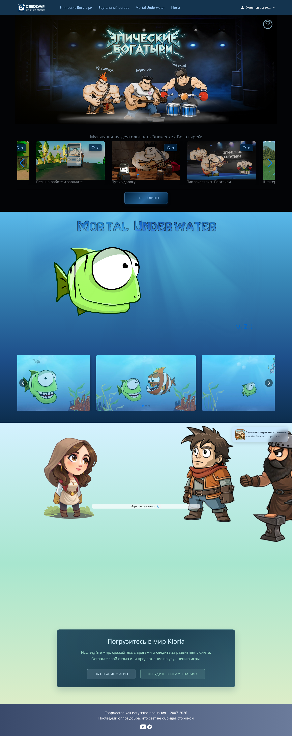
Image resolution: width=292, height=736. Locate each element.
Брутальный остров (114, 7)
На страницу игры (111, 674)
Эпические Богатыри (76, 7)
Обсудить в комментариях (173, 674)
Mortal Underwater (150, 7)
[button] (258, 7)
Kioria (175, 7)
